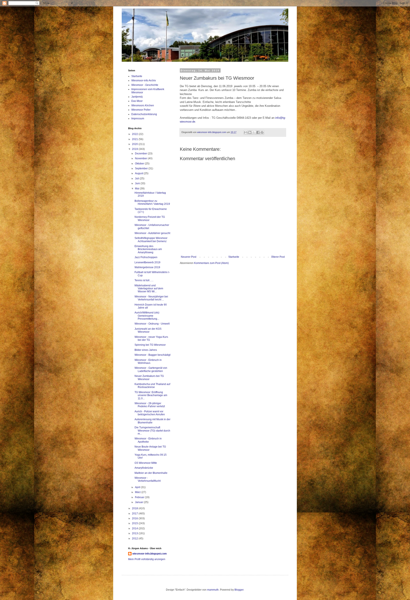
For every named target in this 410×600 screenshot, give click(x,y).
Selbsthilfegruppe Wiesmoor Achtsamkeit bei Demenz (151, 240)
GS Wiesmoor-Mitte (146, 462)
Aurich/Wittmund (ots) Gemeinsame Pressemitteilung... (147, 315)
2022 (135, 134)
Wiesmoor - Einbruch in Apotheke (148, 440)
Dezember (141, 153)
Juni (138, 183)
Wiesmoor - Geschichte (144, 84)
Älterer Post (278, 256)
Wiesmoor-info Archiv (143, 80)
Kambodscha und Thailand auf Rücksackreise (152, 386)
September (141, 168)
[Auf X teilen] (254, 132)
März (138, 492)
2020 (135, 144)
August (139, 173)
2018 (135, 508)
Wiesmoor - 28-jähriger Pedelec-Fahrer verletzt (150, 405)
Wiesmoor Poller (141, 109)
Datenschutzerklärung (144, 114)
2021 (135, 139)
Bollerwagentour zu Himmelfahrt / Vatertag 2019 (152, 202)
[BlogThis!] (250, 132)
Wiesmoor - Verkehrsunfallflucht (148, 479)
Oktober (140, 163)
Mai (137, 188)
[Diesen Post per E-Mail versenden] (246, 132)
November (141, 158)
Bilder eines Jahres (146, 349)
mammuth (213, 589)
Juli (137, 178)
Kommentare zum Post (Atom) (211, 263)
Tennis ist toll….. (144, 280)
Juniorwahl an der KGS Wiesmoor (148, 330)
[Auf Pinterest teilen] (262, 132)
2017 (135, 513)
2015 (135, 523)
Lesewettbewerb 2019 (147, 262)
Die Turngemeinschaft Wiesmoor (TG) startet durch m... (152, 430)
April (138, 487)
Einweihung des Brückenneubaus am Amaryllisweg (148, 249)
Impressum (137, 118)
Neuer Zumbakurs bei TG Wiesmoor (149, 377)
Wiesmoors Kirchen (142, 105)
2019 (135, 149)
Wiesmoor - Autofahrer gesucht (152, 233)
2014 (135, 528)
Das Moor (137, 101)
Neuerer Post (188, 256)
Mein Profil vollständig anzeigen (146, 559)
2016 (135, 518)
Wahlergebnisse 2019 (147, 267)
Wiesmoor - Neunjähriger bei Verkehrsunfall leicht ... (151, 298)
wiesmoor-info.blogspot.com (149, 553)
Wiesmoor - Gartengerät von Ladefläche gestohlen (151, 369)
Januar (139, 502)
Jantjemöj (137, 96)
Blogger (238, 589)
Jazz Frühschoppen (146, 257)
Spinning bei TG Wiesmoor (150, 344)
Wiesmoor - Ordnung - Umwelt (152, 323)
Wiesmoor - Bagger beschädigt (152, 354)
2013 (135, 533)
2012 (135, 538)
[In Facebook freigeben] (258, 132)
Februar (140, 497)
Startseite (233, 256)
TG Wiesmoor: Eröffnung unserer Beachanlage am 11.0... (151, 395)
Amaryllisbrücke (144, 467)
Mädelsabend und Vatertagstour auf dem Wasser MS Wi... (149, 288)
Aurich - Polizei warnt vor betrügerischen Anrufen (150, 413)
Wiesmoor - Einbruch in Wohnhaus (148, 361)
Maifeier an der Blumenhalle (151, 472)
